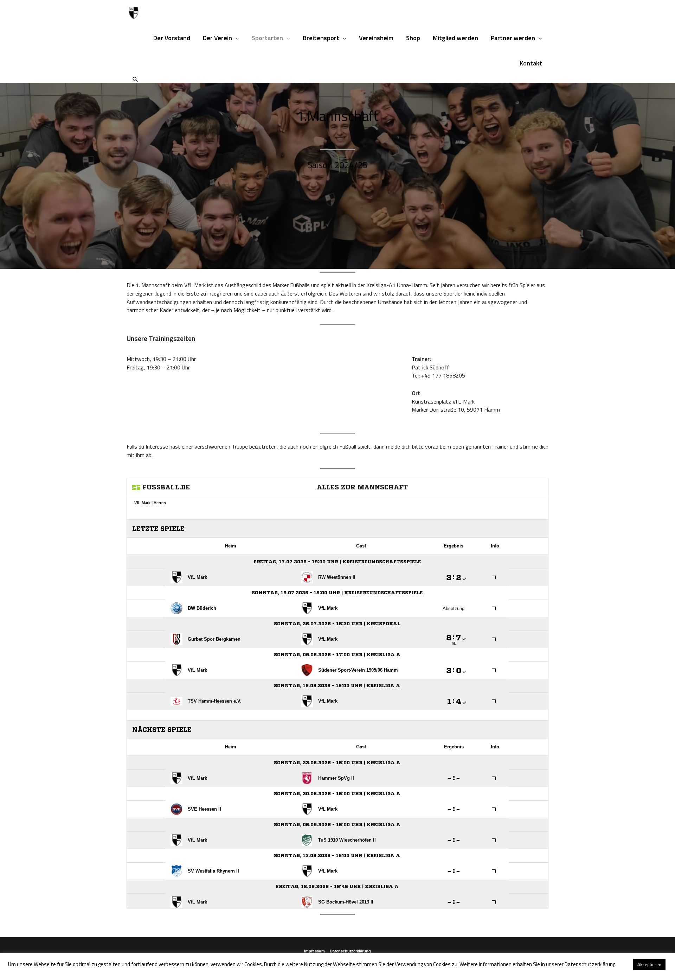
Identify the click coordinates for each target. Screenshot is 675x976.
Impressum (314, 951)
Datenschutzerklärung (350, 951)
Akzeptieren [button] (649, 964)
